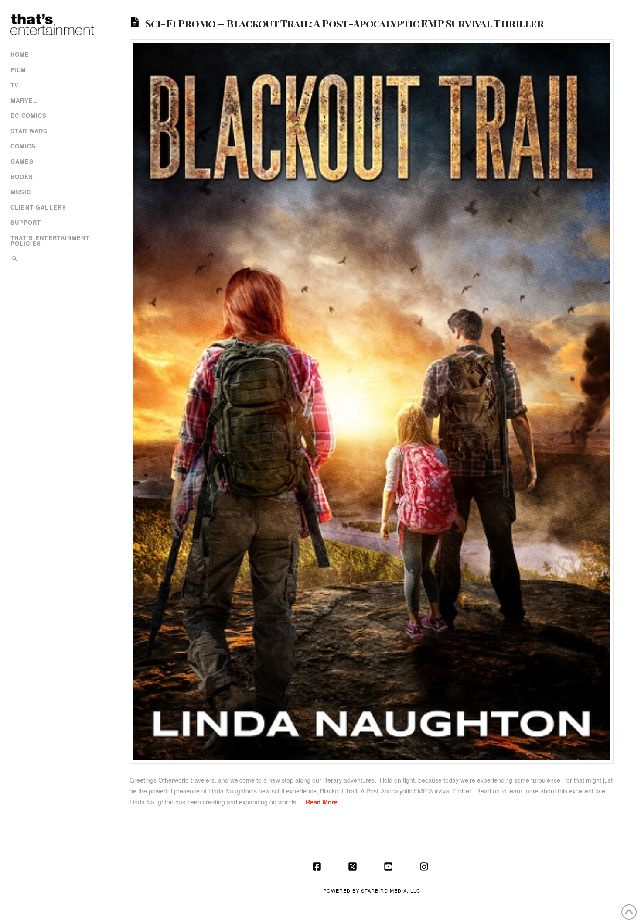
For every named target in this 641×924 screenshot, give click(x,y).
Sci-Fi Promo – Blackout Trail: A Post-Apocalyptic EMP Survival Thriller (344, 23)
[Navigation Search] (51, 259)
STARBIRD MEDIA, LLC (390, 890)
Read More (322, 801)
